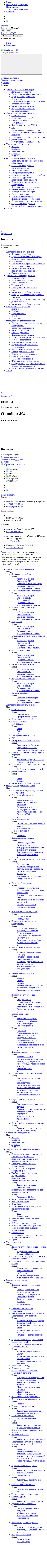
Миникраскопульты (25, 1116)
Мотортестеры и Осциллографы (25, 130)
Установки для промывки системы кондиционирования (30, 867)
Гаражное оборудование (22, 196)
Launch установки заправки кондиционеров (23, 1165)
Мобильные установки (27, 1513)
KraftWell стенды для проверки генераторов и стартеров (30, 760)
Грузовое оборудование (21, 177)
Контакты (10, 12)
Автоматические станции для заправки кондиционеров (24, 1160)
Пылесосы (21, 835)
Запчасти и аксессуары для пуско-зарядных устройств (29, 1426)
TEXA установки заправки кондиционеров (23, 1169)
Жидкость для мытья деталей (29, 1527)
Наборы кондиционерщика (23, 1223)
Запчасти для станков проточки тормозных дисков (31, 1471)
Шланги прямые (24, 1392)
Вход (8, 43)
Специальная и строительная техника (28, 101)
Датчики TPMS (23, 714)
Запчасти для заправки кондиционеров (27, 1186)
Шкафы (20, 980)
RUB (4, 36)
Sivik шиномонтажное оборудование (27, 1313)
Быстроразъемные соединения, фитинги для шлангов (30, 848)
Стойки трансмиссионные (23, 1484)
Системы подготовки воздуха (30, 852)
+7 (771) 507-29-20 (14, 548)
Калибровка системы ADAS (24, 125)
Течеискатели (17, 1232)
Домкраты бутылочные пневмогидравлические (27, 929)
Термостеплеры (24, 1083)
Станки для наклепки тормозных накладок (26, 905)
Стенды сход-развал (20, 194)
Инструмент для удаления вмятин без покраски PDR (28, 1086)
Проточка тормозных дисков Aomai (27, 1339)
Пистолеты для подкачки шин (30, 1059)
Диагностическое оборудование (20, 113)
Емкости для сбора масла (28, 1451)
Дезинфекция (23, 864)
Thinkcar (20, 781)
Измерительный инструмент (29, 1002)
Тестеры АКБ (17, 123)
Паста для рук (23, 919)
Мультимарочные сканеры (28, 588)
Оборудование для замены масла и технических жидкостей (26, 1443)
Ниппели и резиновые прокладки (26, 1225)
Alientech (15, 146)
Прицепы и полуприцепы (23, 96)
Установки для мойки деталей (24, 1522)
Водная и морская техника (23, 108)
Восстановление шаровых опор (25, 1396)
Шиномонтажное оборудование (25, 199)
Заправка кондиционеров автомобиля (28, 175)
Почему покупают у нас (17, 4)
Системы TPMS (18, 116)
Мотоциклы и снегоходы (22, 106)
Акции (9, 208)
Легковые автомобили (21, 92)
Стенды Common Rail (21, 1342)
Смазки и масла (24, 916)
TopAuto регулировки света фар (31, 769)
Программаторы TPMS (27, 717)
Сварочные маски (25, 800)
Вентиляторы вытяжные (28, 1508)
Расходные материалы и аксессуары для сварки (27, 808)
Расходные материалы (26, 1038)
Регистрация (11, 45)
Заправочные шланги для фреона (26, 1206)
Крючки (20, 978)
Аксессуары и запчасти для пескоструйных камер (29, 1129)
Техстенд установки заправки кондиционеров (24, 1229)
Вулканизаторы (24, 1304)
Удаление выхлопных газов (23, 1503)
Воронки (21, 1449)
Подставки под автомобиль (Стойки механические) (29, 941)
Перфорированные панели (28, 990)
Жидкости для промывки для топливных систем (30, 1269)
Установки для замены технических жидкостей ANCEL (27, 1345)
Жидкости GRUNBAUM (28, 1251)
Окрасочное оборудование (23, 203)
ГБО (13, 127)
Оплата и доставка (19, 9)
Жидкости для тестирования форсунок (28, 1247)
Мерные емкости (24, 1458)
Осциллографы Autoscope (28, 745)
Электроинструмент (26, 1009)
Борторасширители (25, 1292)
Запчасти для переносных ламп (31, 1439)
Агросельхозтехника (20, 104)
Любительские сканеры (27, 698)
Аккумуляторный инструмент (30, 1007)
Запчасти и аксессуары (27, 1018)
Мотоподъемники (25, 828)
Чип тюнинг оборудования (18, 144)
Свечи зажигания (19, 120)
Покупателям (12, 7)
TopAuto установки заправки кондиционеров (24, 1174)
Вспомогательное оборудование (25, 1399)
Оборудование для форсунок (24, 1316)
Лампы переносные (20, 1435)
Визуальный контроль (21, 1534)
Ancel (19, 728)
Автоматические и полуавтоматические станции (24, 1179)
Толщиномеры (23, 969)
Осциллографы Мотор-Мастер (30, 750)
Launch (20, 733)
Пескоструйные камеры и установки (27, 206)
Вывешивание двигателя (22, 1406)
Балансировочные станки (28, 1290)
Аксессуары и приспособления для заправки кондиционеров (27, 1191)
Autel (19, 731)
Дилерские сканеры (25, 586)
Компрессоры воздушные (22, 173)
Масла (14, 1221)
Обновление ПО (24, 581)
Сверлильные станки (20, 1475)
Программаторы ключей (22, 118)
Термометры (22, 1216)
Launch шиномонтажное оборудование (22, 1310)
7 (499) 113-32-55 (8, 33)
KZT (15, 36)
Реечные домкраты (25, 933)
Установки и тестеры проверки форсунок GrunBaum (30, 1321)
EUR (20, 36)
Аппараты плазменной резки (30, 812)
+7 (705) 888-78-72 (14, 531)
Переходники (23, 1518)
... (17, 816)
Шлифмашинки (24, 999)
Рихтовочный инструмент (28, 1095)
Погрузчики (16, 99)
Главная (9, 2)
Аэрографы (22, 1114)
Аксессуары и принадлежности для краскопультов (31, 1110)
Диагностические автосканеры (20, 89)
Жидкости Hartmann (25, 1254)
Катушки (21, 1511)
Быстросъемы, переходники (29, 876)
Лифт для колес (23, 938)
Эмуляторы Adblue (25, 600)
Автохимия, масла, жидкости (24, 180)
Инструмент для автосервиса (24, 192)
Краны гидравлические (27, 1040)
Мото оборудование (20, 168)
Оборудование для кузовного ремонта (28, 201)
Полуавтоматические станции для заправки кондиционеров (26, 1155)
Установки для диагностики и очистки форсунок (30, 962)
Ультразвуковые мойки (27, 966)
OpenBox (15, 154)
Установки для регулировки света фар (28, 137)
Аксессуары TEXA (25, 1197)
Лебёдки (20, 1404)
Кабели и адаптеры (25, 579)
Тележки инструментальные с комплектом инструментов (30, 986)
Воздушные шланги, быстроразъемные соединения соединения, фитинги (30, 1044)
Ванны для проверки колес (29, 1061)
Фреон (14, 1240)
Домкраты (21, 1030)
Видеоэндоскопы (24, 1539)
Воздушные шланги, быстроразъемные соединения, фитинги (30, 1299)
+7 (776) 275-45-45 (14, 541)
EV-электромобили (20, 111)
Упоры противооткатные (28, 888)
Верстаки (21, 983)
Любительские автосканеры (29, 583)
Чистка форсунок (14, 1242)
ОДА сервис (22, 1273)
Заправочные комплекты (22, 1416)
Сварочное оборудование (22, 165)
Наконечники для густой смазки (31, 1461)
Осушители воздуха (25, 845)
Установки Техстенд (20, 1366)
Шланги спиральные (26, 1394)
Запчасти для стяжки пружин (30, 1501)
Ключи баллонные (25, 1057)
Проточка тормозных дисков (24, 1465)
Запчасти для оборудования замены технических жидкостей (31, 1455)
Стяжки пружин (18, 1496)
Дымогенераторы (19, 139)
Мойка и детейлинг (20, 170)
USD (9, 36)
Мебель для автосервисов (22, 189)
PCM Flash (16, 156)
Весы (19, 1213)
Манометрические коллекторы (25, 1218)
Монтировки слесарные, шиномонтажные (28, 1091)
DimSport (15, 149)
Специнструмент (24, 1004)
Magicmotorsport (18, 151)
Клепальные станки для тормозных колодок (27, 1034)
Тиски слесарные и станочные (25, 1494)
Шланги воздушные (26, 843)
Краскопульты (23, 1118)
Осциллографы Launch (27, 747)
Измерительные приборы (22, 1209)
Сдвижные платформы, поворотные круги (27, 1022)
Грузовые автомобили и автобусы (26, 94)
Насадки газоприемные (27, 1515)
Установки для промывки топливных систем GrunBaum (30, 1276)
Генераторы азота (24, 1068)
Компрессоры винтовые (27, 854)
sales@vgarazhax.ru (14, 506)
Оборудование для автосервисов (20, 158)
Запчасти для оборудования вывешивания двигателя (29, 1412)
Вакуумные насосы (25, 878)
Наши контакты (8, 495)
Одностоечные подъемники (29, 935)
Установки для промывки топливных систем (28, 958)
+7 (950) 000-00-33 (14, 504)
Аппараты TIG (23, 814)
